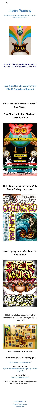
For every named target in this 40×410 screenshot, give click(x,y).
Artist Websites (20, 406)
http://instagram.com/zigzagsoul (20, 362)
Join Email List (21, 401)
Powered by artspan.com (20, 404)
